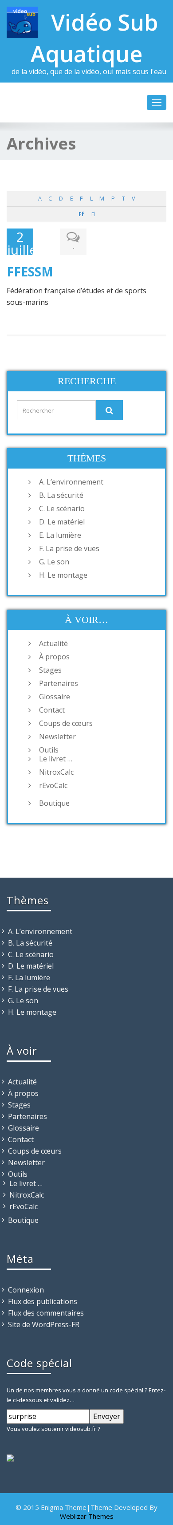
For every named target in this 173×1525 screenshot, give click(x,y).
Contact (52, 709)
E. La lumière (60, 535)
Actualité (53, 643)
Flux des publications (42, 1301)
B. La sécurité (61, 495)
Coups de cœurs (66, 723)
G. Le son (54, 561)
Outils (49, 749)
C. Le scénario (62, 508)
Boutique (54, 803)
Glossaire (54, 696)
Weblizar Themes (87, 1516)
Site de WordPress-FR (43, 1324)
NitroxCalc (56, 772)
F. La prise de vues (69, 548)
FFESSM (30, 271)
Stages (50, 670)
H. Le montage (63, 575)
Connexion (26, 1290)
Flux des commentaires (46, 1313)
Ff (81, 214)
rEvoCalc (53, 785)
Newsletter (57, 736)
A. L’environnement (71, 481)
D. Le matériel (62, 521)
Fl (92, 214)
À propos (54, 656)
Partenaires (58, 683)
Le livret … (55, 758)
